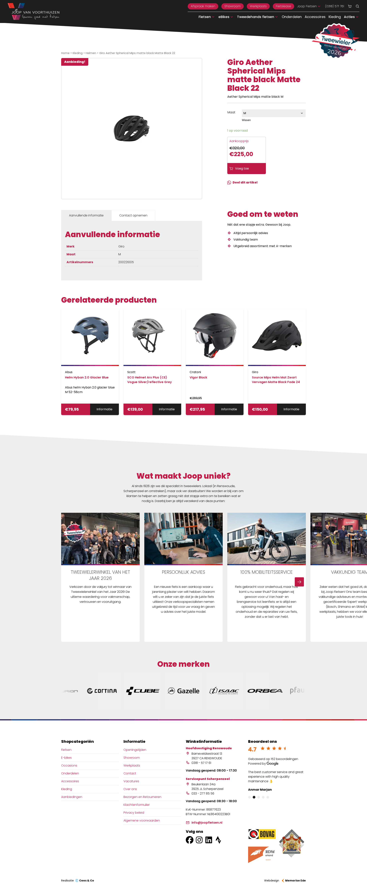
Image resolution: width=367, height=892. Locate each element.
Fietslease (283, 6)
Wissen (246, 120)
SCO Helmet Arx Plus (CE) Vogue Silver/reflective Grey (149, 379)
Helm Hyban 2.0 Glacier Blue (87, 377)
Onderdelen (292, 16)
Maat (231, 112)
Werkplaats (258, 6)
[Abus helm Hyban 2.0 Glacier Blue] (90, 337)
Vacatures (131, 781)
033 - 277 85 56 (203, 793)
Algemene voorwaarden (141, 820)
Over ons (130, 789)
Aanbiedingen (71, 797)
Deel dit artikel (245, 182)
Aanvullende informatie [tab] (86, 215)
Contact (129, 773)
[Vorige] (67, 581)
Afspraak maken (203, 6)
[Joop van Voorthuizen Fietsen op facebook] (189, 840)
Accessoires (315, 16)
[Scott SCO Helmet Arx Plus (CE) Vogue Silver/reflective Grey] (152, 337)
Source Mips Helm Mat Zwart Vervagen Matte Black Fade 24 (276, 379)
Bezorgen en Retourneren (142, 797)
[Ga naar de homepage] (33, 11)
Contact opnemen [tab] (133, 215)
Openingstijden (134, 750)
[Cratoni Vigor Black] (215, 337)
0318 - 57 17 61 (201, 763)
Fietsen (66, 750)
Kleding (335, 16)
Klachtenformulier (136, 805)
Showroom (232, 6)
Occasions (69, 765)
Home (65, 53)
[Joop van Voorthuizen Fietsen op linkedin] (209, 840)
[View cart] (350, 6)
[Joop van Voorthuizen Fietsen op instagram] (199, 840)
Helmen (91, 53)
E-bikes (66, 757)
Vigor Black (198, 377)
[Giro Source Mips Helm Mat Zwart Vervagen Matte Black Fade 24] (277, 337)
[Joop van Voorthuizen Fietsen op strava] (218, 840)
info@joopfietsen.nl (207, 822)
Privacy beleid (133, 812)
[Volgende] (299, 581)
